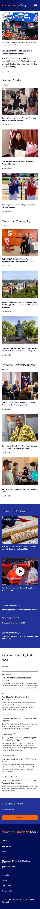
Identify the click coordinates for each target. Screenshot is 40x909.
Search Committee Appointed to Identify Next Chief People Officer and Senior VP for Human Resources (19, 305)
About (4, 841)
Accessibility (6, 875)
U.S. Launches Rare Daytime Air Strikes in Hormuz (19, 760)
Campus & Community (13, 17)
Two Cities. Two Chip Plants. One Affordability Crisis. (15, 698)
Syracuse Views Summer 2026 (13, 623)
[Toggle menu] (35, 5)
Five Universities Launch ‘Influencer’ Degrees (16, 679)
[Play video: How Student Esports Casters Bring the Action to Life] (20, 571)
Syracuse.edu (7, 891)
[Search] (29, 5)
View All (5, 85)
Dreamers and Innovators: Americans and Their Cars (19, 719)
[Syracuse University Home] (14, 5)
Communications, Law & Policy (15, 561)
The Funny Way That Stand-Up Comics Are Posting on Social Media (19, 782)
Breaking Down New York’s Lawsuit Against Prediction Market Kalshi (19, 739)
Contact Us (6, 846)
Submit (19, 817)
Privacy (4, 880)
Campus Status (7, 885)
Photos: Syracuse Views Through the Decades (20, 610)
